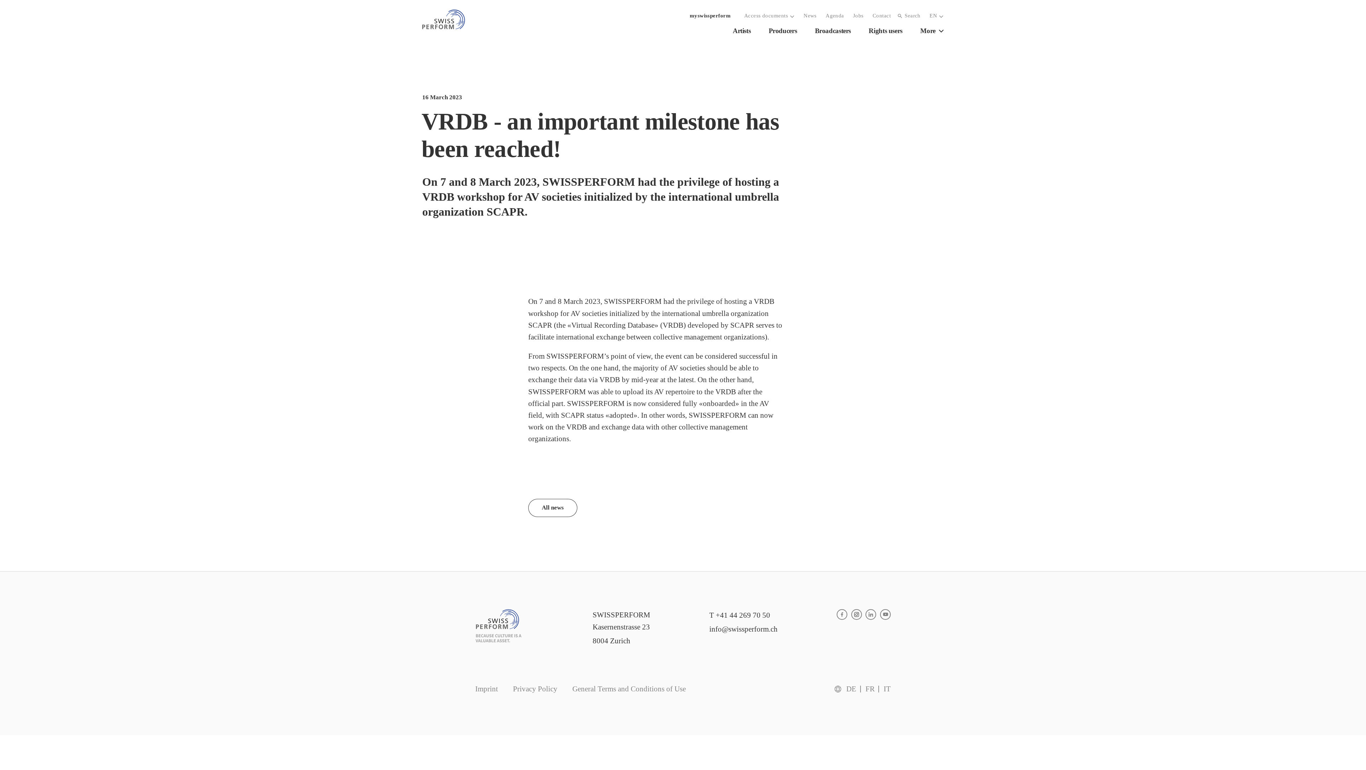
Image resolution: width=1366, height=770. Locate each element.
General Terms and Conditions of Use (629, 689)
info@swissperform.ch (743, 629)
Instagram (856, 614)
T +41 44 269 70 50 (739, 615)
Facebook (842, 614)
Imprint (486, 689)
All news (553, 507)
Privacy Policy (535, 689)
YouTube (885, 614)
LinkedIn (870, 614)
